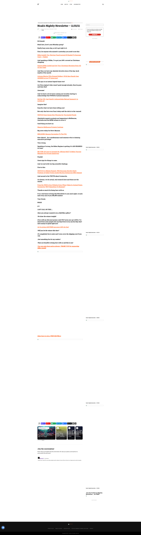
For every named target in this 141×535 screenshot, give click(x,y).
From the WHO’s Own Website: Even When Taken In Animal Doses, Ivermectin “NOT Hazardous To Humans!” (60, 186)
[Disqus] (60, 470)
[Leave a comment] (3, 527)
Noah (43, 30)
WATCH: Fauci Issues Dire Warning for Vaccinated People (56, 115)
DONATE (94, 34)
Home (62, 4)
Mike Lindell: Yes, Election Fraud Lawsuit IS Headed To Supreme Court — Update (59, 56)
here (72, 22)
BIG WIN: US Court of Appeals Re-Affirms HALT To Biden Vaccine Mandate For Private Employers (59, 152)
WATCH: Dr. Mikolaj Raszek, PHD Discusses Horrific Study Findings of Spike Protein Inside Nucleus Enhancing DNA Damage (59, 172)
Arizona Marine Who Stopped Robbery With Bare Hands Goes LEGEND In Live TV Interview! (58, 77)
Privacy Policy (51, 528)
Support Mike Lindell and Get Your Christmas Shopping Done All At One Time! (59, 66)
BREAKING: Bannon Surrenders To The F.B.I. (52, 134)
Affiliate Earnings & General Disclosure (80, 528)
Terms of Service (58, 528)
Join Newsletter (77, 4)
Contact (91, 528)
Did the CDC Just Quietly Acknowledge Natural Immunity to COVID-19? (57, 100)
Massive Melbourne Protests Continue (50, 127)
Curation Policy (67, 528)
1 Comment (75, 29)
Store (71, 4)
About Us (66, 4)
